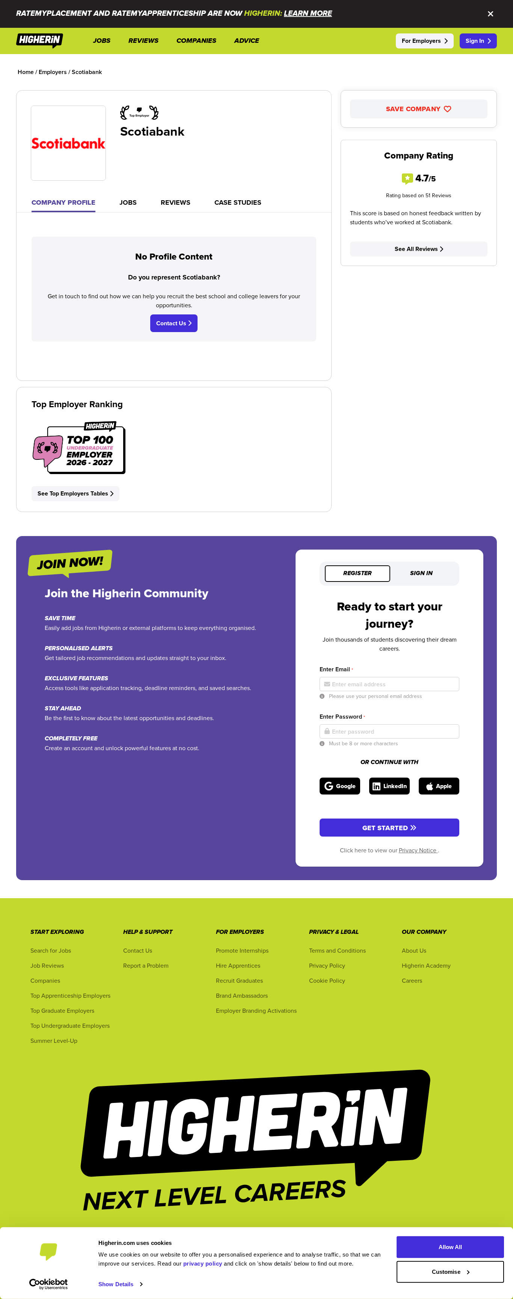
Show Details (115, 1284)
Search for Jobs (50, 950)
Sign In (475, 40)
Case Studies (237, 202)
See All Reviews (416, 249)
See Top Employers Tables (73, 493)
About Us (414, 950)
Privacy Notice (418, 850)
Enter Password (342, 716)
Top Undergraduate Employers (70, 1025)
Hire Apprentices (238, 965)
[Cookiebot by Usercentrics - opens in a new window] (48, 1284)
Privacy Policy (327, 965)
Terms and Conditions (337, 950)
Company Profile (63, 202)
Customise (446, 1271)
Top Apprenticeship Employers (70, 995)
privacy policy (202, 1263)
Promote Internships (242, 950)
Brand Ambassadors (242, 995)
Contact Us (172, 323)
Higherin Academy (426, 965)
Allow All (450, 1247)
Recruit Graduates (239, 980)
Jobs (128, 202)
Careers (412, 980)
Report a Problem (146, 965)
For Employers (421, 40)
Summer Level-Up (53, 1040)
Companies (45, 980)
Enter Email (336, 669)
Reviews (175, 202)
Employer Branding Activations (256, 1010)
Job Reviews (47, 965)
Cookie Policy (327, 980)
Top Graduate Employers (62, 1010)
